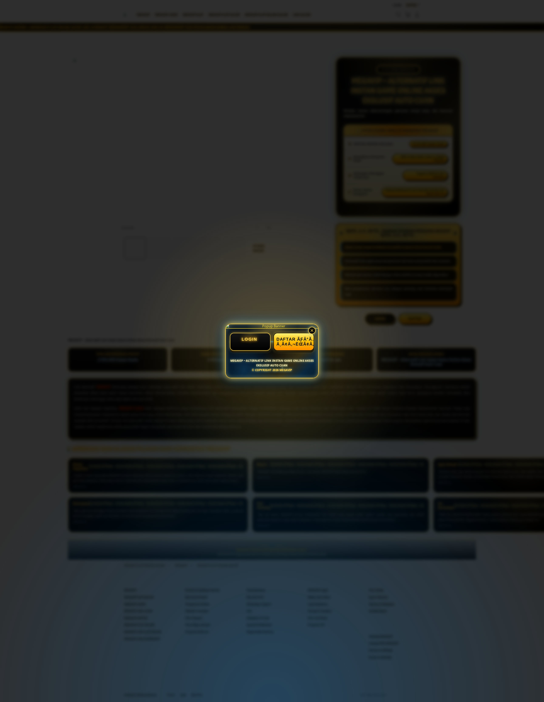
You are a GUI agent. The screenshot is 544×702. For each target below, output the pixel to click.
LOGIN (249, 339)
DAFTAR (285, 339)
